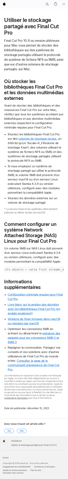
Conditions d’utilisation (44, 467)
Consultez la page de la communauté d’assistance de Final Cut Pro (33, 365)
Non (22, 431)
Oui (9, 431)
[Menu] (64, 4)
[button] (47, 4)
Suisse (6, 458)
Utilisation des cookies (13, 473)
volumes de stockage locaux (37, 138)
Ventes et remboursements (15, 470)
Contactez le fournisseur (16, 398)
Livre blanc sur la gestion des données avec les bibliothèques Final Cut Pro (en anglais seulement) (34, 309)
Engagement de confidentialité (16, 467)
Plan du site (36, 470)
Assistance (16, 441)
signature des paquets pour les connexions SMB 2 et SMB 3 (34, 338)
